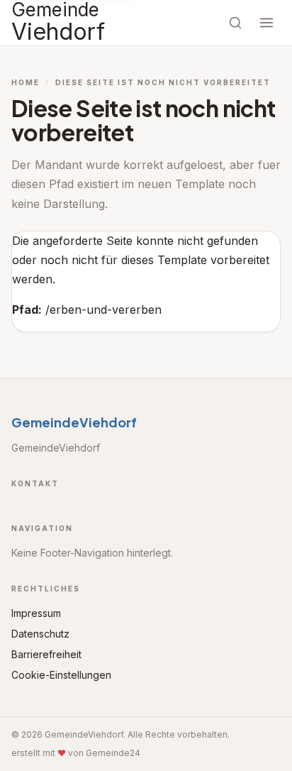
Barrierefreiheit (46, 654)
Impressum (36, 613)
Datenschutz (40, 634)
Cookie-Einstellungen (61, 675)
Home (25, 82)
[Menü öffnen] (266, 23)
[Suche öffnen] (235, 23)
